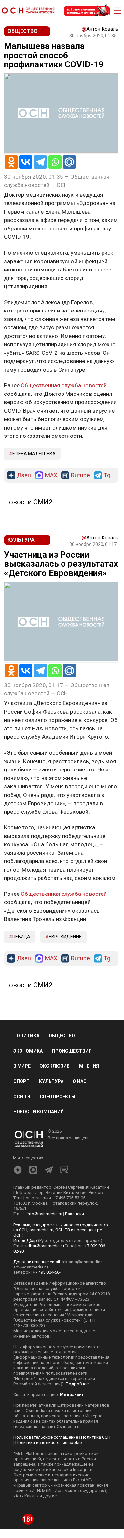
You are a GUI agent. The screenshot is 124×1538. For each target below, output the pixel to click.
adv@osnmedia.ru (30, 1267)
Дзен (24, 475)
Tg (107, 475)
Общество (62, 1035)
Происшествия (72, 1051)
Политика (26, 1035)
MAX (51, 475)
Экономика (28, 1051)
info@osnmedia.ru (44, 1213)
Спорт (21, 1081)
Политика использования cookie (48, 1442)
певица (21, 936)
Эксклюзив (55, 1066)
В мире (22, 1066)
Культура (51, 1081)
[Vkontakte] (25, 162)
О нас (80, 1081)
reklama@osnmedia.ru (83, 1261)
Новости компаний (38, 1111)
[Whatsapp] (55, 162)
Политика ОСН (95, 1437)
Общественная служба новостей (64, 385)
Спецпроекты (57, 1096)
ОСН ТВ (21, 1096)
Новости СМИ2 (28, 502)
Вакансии (74, 1213)
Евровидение (65, 936)
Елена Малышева (34, 453)
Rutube (80, 475)
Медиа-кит (72, 1394)
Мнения (89, 1066)
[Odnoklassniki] (11, 162)
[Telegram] (40, 162)
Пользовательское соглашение (45, 1437)
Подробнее (77, 1383)
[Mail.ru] (69, 162)
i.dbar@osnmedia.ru (44, 1245)
